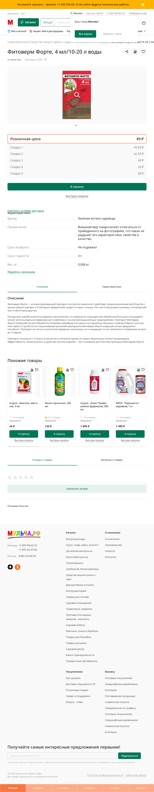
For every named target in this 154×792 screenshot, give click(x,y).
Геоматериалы (74, 563)
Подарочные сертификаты (81, 661)
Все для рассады (75, 539)
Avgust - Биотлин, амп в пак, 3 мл (23, 404)
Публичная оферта (135, 775)
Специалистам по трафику (120, 708)
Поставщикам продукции (120, 696)
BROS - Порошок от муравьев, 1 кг (127, 404)
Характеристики (111, 286)
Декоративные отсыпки (80, 585)
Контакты (13, 13)
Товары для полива (77, 597)
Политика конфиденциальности (105, 775)
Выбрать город (112, 33)
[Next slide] (144, 31)
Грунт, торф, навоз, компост (82, 545)
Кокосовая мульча (77, 557)
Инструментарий (76, 591)
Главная (13, 42)
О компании (112, 539)
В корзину (77, 186)
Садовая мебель (75, 625)
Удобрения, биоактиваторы (82, 569)
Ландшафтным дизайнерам (121, 684)
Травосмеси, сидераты (79, 609)
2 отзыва (55, 417)
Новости (110, 551)
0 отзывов (18, 417)
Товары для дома (76, 643)
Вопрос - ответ (74, 702)
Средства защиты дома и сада (50, 42)
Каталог (30, 22)
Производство (113, 545)
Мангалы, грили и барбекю (82, 631)
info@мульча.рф (137, 13)
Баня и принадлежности (80, 655)
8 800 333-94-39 (27, 556)
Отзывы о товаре (42, 460)
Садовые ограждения (78, 603)
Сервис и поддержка (78, 696)
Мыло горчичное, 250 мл (58, 404)
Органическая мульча (79, 551)
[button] (75, 125)
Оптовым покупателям (118, 678)
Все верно (85, 34)
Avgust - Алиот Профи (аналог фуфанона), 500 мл (94, 406)
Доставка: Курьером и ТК (80, 684)
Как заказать (73, 678)
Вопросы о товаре (111, 460)
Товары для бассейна (78, 637)
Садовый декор (75, 649)
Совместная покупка (117, 702)
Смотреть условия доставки (26, 211)
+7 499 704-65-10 (28, 545)
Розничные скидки (77, 690)
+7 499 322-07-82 (28, 549)
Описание (42, 286)
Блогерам (111, 690)
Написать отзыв (77, 488)
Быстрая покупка (23, 440)
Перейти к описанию (21, 272)
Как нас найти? (94, 13)
